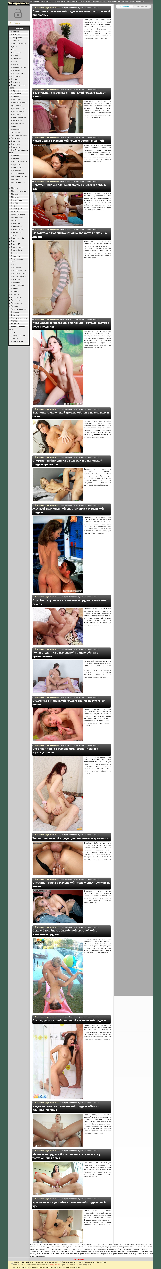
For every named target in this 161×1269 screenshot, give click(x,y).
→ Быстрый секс (16, 73)
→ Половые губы (16, 238)
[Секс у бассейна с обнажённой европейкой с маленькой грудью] (58, 975)
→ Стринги (14, 294)
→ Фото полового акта (17, 328)
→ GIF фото (14, 35)
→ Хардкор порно (17, 335)
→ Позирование (16, 229)
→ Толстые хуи (15, 303)
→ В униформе (15, 94)
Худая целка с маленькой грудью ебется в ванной (68, 141)
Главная (18, 28)
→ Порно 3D (14, 244)
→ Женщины (14, 129)
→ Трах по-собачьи (18, 309)
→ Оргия (13, 221)
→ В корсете (14, 82)
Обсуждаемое (142, 6)
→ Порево (13, 241)
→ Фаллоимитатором (18, 318)
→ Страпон (14, 291)
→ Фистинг (14, 324)
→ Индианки (14, 141)
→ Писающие (15, 224)
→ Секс (12, 265)
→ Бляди (13, 61)
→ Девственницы (16, 112)
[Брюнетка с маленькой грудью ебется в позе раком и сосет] (58, 436)
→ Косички (14, 156)
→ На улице (14, 203)
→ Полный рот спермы (15, 234)
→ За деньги (14, 132)
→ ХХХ (12, 332)
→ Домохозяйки (16, 120)
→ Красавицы (15, 159)
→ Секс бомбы (15, 268)
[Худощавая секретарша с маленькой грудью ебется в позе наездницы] (58, 367)
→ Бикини (13, 55)
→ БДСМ (13, 47)
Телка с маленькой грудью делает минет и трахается (70, 838)
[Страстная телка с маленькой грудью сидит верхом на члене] (58, 906)
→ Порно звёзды (16, 247)
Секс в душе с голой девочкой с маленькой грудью (69, 1020)
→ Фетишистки (16, 321)
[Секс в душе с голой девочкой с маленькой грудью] (58, 1061)
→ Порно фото (15, 250)
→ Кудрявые (14, 165)
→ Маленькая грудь (18, 176)
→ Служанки (14, 282)
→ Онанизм (14, 212)
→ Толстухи (14, 300)
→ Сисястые (14, 279)
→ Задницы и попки (18, 135)
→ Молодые (14, 194)
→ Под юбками (15, 227)
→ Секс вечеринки (17, 270)
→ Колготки (14, 147)
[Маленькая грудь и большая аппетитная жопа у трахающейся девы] (58, 1178)
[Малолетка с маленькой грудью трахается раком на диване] (58, 277)
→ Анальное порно (17, 44)
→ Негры (13, 206)
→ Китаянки (14, 144)
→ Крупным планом (18, 162)
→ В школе (14, 97)
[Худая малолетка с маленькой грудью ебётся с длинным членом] (58, 1130)
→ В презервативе (17, 91)
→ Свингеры (14, 256)
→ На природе (15, 200)
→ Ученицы (14, 312)
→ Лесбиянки (15, 170)
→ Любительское (16, 173)
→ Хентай (13, 338)
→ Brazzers (14, 32)
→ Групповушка (16, 106)
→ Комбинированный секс (18, 151)
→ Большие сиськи (17, 67)
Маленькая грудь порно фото (47, 8)
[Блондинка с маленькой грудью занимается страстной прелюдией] (58, 52)
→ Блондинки (15, 58)
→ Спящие (13, 288)
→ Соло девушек (16, 285)
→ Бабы (12, 50)
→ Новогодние (15, 209)
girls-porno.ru (55, 1264)
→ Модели (13, 188)
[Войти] (18, 13)
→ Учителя (14, 315)
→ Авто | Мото (15, 38)
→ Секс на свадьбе (17, 276)
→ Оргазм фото (16, 218)
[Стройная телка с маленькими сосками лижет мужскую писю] (58, 793)
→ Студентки (15, 297)
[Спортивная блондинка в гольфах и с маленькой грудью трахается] (58, 484)
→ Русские (14, 253)
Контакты (78, 1259)
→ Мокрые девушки (18, 191)
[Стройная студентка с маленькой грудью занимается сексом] (58, 626)
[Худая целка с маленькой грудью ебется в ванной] (58, 161)
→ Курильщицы (16, 168)
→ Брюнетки (14, 70)
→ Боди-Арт (14, 64)
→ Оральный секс (17, 215)
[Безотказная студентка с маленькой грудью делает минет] (58, 116)
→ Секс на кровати (17, 273)
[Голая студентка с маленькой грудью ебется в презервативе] (58, 676)
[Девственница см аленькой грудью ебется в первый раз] (58, 209)
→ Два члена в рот (17, 109)
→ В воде (13, 79)
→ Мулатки (14, 197)
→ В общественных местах (18, 86)
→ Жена (12, 126)
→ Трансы (13, 306)
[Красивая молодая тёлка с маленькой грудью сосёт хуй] (58, 1226)
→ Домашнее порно (18, 117)
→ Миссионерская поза (17, 184)
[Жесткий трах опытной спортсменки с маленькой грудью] (58, 554)
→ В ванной (14, 76)
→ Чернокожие (16, 341)
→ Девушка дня (16, 114)
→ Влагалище (15, 100)
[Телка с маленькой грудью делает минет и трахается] (58, 858)
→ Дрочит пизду (16, 123)
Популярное (124, 6)
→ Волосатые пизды (18, 103)
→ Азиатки (14, 41)
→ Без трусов (15, 53)
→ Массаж (13, 179)
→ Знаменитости (16, 138)
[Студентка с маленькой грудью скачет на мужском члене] (58, 724)
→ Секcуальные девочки (16, 260)
